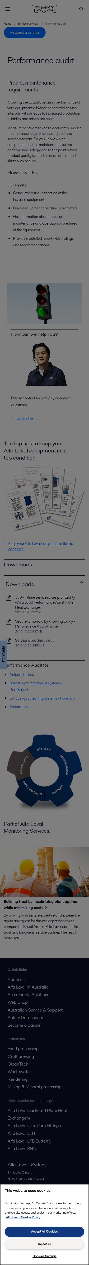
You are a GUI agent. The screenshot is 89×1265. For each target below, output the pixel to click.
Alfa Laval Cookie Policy (23, 1217)
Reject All (44, 1244)
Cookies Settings (44, 1256)
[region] (44, 1224)
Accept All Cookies (44, 1231)
